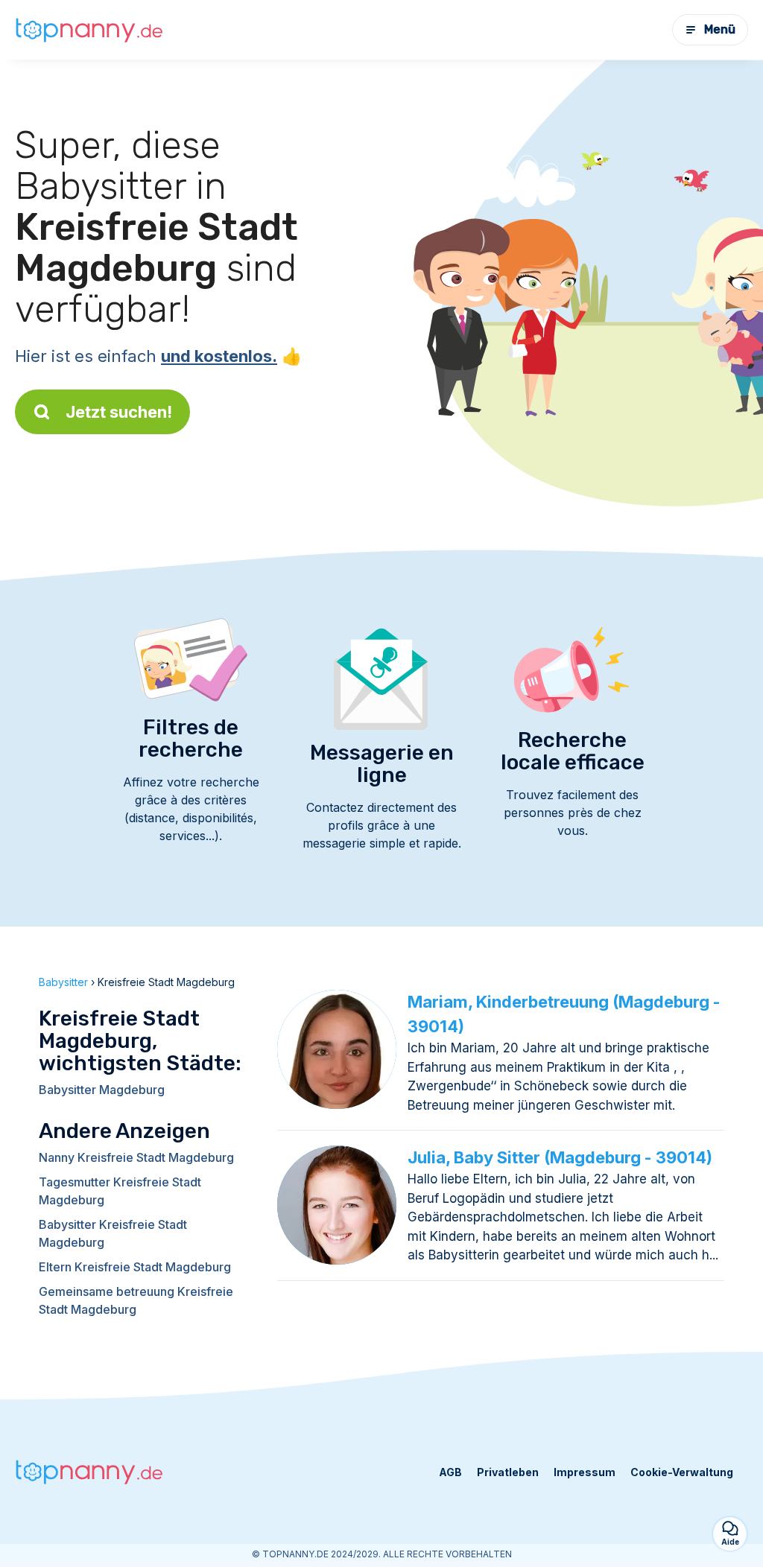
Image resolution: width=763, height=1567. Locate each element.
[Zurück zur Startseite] (89, 29)
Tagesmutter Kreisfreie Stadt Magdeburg (120, 1191)
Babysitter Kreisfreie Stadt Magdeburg (113, 1233)
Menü (719, 29)
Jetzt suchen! (119, 412)
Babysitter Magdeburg (102, 1089)
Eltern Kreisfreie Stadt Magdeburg (135, 1266)
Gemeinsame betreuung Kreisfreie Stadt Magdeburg (136, 1300)
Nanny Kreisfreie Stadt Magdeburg (136, 1157)
